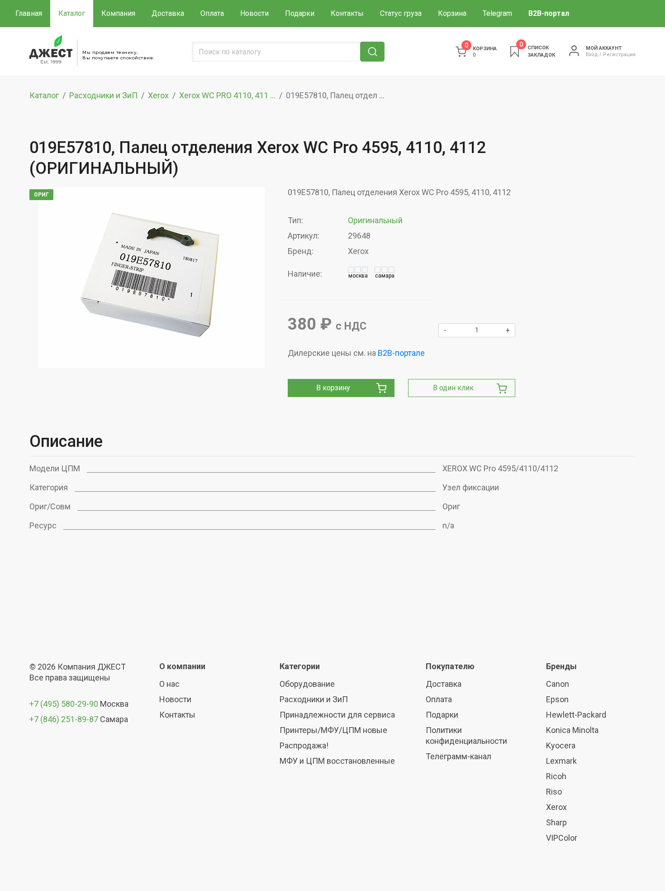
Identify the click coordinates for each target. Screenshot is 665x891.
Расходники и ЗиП (103, 95)
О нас (169, 684)
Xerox (158, 95)
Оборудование (307, 684)
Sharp (556, 822)
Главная (28, 13)
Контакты (347, 13)
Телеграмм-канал (458, 756)
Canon (557, 684)
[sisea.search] (372, 52)
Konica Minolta (572, 730)
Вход (592, 54)
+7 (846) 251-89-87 (63, 719)
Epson (557, 699)
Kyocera (560, 745)
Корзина (452, 13)
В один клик (453, 387)
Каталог (71, 13)
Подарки (299, 13)
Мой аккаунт (604, 48)
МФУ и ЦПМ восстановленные (337, 761)
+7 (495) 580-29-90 (64, 704)
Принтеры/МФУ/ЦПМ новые (333, 730)
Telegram (497, 13)
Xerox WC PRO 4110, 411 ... (227, 95)
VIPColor (561, 838)
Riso (554, 791)
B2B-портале (401, 353)
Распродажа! (304, 745)
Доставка (168, 13)
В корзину (333, 387)
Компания (118, 13)
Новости (254, 13)
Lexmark (561, 761)
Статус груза (401, 13)
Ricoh (556, 776)
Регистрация (619, 54)
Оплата (212, 13)
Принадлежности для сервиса (337, 714)
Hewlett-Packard (576, 714)
